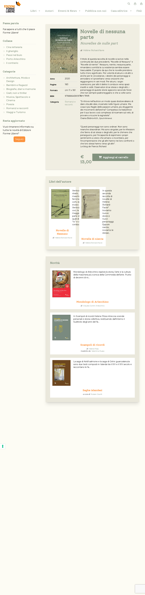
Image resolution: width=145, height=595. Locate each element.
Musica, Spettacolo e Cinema (18, 99)
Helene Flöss (94, 349)
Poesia (10, 104)
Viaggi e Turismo (16, 112)
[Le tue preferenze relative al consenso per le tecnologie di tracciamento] (2, 446)
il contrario (12, 63)
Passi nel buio (14, 55)
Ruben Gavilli (96, 394)
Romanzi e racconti (17, 108)
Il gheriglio (12, 51)
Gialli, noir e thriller (16, 93)
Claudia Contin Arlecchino (94, 306)
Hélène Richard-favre (93, 50)
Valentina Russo (97, 351)
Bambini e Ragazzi (17, 85)
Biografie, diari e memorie (21, 89)
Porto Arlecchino (15, 59)
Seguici (19, 139)
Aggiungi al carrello (115, 157)
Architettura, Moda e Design (18, 79)
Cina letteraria (14, 47)
